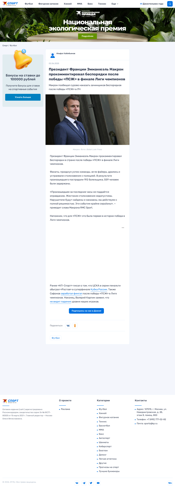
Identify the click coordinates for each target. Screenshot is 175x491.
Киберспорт (105, 446)
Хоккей (68, 3)
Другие (103, 463)
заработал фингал (71, 293)
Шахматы (104, 442)
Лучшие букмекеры (109, 471)
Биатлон (103, 450)
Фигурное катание (48, 3)
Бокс (90, 3)
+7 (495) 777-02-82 (156, 419)
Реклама (65, 409)
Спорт (5, 46)
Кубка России (99, 289)
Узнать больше (23, 97)
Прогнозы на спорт (109, 467)
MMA (79, 3)
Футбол (29, 3)
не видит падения (60, 301)
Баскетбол (104, 425)
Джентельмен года (153, 3)
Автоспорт (104, 438)
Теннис (102, 3)
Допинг (103, 454)
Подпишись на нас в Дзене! (86, 310)
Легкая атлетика (107, 459)
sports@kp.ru (151, 423)
